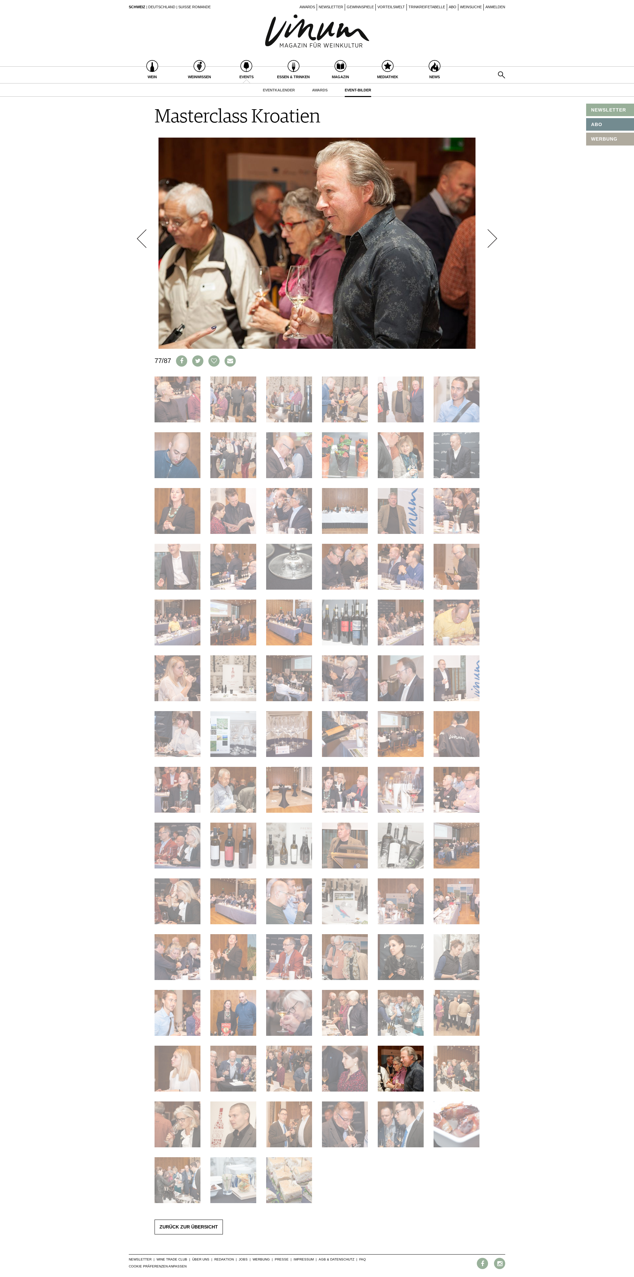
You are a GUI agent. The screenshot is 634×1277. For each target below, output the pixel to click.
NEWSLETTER (608, 110)
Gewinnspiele (360, 7)
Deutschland (161, 7)
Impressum (304, 1259)
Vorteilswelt (391, 7)
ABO (596, 124)
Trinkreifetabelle (426, 7)
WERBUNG (604, 139)
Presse (282, 1259)
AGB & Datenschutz (336, 1259)
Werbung (261, 1259)
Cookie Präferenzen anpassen (158, 1266)
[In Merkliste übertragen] (214, 361)
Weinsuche (471, 7)
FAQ (362, 1259)
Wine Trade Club (172, 1259)
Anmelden (495, 7)
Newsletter (331, 7)
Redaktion (224, 1259)
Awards (307, 7)
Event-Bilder (358, 90)
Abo (452, 7)
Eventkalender (279, 90)
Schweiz (137, 7)
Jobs (243, 1259)
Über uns (200, 1259)
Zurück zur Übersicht (188, 1226)
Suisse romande (194, 7)
